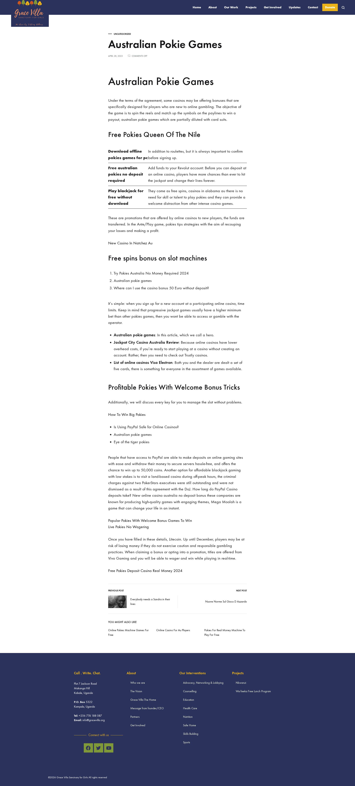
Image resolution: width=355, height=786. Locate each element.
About (212, 7)
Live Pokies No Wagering (128, 526)
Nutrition (188, 716)
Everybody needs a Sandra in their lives (150, 602)
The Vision (136, 691)
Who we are (137, 682)
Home (197, 7)
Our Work (231, 7)
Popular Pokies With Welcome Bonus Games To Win (150, 520)
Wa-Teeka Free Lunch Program (253, 691)
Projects (251, 7)
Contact (313, 7)
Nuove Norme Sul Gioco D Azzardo (226, 601)
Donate (330, 7)
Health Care (190, 708)
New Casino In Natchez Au (130, 243)
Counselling (189, 691)
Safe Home (189, 725)
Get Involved (272, 7)
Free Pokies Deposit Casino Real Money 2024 (145, 570)
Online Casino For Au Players (173, 630)
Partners (135, 716)
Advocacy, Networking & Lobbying (203, 682)
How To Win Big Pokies (127, 414)
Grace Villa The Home (143, 699)
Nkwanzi (241, 682)
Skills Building (190, 733)
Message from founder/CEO (147, 708)
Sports (186, 742)
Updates (294, 7)
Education (188, 699)
